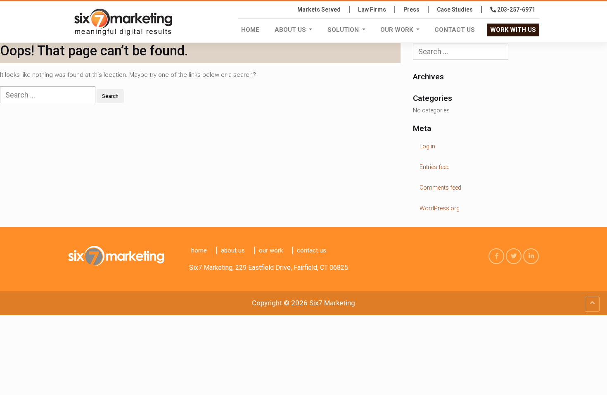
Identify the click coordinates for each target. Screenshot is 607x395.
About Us (291, 29)
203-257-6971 (515, 9)
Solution (343, 29)
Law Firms (372, 9)
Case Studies (455, 9)
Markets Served (319, 9)
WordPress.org (440, 208)
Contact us (454, 29)
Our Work (397, 29)
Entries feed (435, 167)
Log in (427, 146)
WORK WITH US (513, 29)
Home (250, 29)
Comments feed (440, 187)
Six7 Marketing (332, 303)
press (411, 9)
